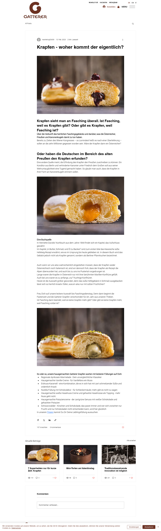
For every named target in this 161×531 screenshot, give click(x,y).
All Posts (28, 23)
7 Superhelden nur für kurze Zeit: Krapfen (42, 469)
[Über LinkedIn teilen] (49, 420)
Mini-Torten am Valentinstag (80, 468)
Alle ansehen (131, 440)
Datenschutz (16, 528)
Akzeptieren (148, 527)
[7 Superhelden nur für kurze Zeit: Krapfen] (42, 454)
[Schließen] (158, 527)
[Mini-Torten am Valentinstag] (81, 454)
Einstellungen (134, 527)
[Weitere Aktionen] (122, 39)
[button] (93, 2)
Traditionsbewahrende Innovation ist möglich (116, 469)
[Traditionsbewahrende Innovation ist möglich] (119, 454)
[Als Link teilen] (55, 420)
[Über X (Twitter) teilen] (44, 420)
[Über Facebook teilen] (38, 420)
